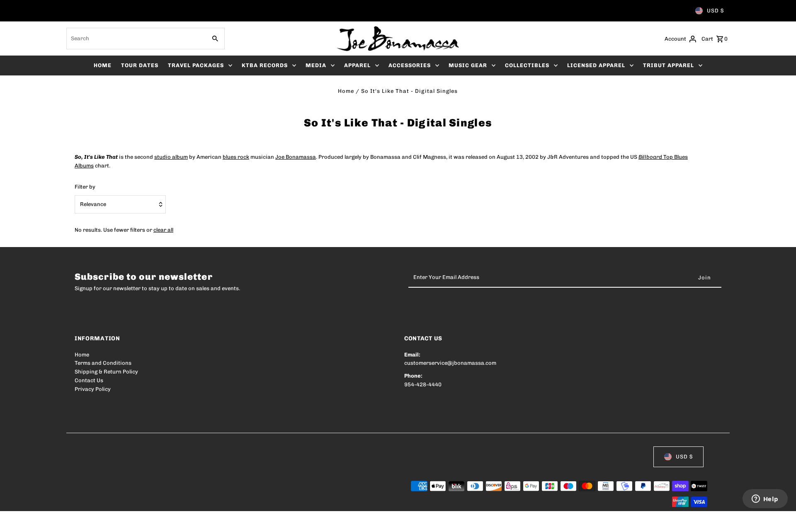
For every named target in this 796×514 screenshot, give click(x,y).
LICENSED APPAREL (596, 65)
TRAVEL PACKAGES (196, 65)
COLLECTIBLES (527, 65)
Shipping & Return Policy (106, 372)
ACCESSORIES (409, 65)
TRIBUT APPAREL (668, 65)
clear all (163, 230)
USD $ (715, 10)
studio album (171, 157)
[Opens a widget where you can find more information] (765, 499)
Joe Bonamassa (295, 157)
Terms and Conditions (103, 363)
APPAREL (357, 65)
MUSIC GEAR (468, 65)
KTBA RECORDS (265, 65)
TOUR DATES (139, 65)
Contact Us (89, 380)
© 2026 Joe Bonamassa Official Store (123, 502)
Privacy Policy (93, 389)
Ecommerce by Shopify (227, 502)
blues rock (236, 157)
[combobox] (135, 38)
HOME (103, 65)
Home (346, 91)
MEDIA (316, 65)
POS (180, 502)
